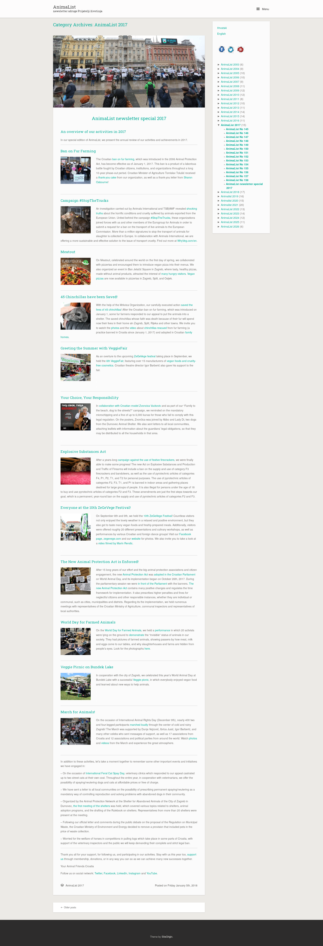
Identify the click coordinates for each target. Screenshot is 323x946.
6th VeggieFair (114, 361)
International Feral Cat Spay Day (105, 773)
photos (115, 328)
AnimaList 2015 (230, 116)
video (133, 328)
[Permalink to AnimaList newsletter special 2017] (129, 71)
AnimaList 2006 (230, 77)
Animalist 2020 (229, 200)
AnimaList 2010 (230, 95)
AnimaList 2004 (230, 69)
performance (162, 630)
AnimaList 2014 (230, 112)
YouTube (152, 873)
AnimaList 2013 (230, 107)
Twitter (98, 873)
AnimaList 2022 (230, 209)
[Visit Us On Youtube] (240, 53)
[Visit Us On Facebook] (221, 53)
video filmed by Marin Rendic (115, 543)
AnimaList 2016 (230, 120)
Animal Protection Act (135, 574)
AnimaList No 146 (237, 133)
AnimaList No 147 (237, 137)
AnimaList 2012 (230, 103)
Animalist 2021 (229, 205)
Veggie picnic (141, 680)
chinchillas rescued (155, 328)
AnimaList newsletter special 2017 (129, 118)
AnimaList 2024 (230, 218)
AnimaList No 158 (237, 180)
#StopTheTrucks (160, 218)
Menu (265, 9)
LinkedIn (122, 873)
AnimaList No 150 (237, 148)
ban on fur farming (123, 159)
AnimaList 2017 (75, 885)
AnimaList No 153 (237, 160)
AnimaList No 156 (237, 172)
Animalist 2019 (229, 196)
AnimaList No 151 (237, 152)
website (136, 538)
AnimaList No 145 (237, 129)
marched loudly (139, 724)
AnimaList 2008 (230, 86)
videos (105, 743)
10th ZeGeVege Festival (158, 516)
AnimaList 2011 (230, 99)
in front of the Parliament (152, 583)
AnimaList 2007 (230, 81)
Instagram (135, 873)
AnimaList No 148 (237, 141)
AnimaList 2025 (230, 222)
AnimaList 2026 (230, 226)
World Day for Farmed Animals (123, 630)
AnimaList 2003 (230, 64)
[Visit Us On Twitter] (231, 53)
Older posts (69, 907)
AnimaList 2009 (230, 90)
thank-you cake (107, 177)
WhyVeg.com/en (187, 240)
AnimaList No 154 (237, 164)
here (147, 648)
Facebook (110, 873)
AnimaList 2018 (230, 192)
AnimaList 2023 (230, 213)
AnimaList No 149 (237, 145)
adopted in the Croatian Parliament (174, 574)
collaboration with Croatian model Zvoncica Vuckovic (130, 405)
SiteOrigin (167, 936)
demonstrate (136, 635)
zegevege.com (112, 538)
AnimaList (64, 7)
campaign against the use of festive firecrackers (146, 460)
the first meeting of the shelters (91, 806)
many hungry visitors (173, 274)
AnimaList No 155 (237, 168)
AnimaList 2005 (230, 73)
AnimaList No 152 (237, 156)
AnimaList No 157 (237, 176)
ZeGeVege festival (145, 356)
